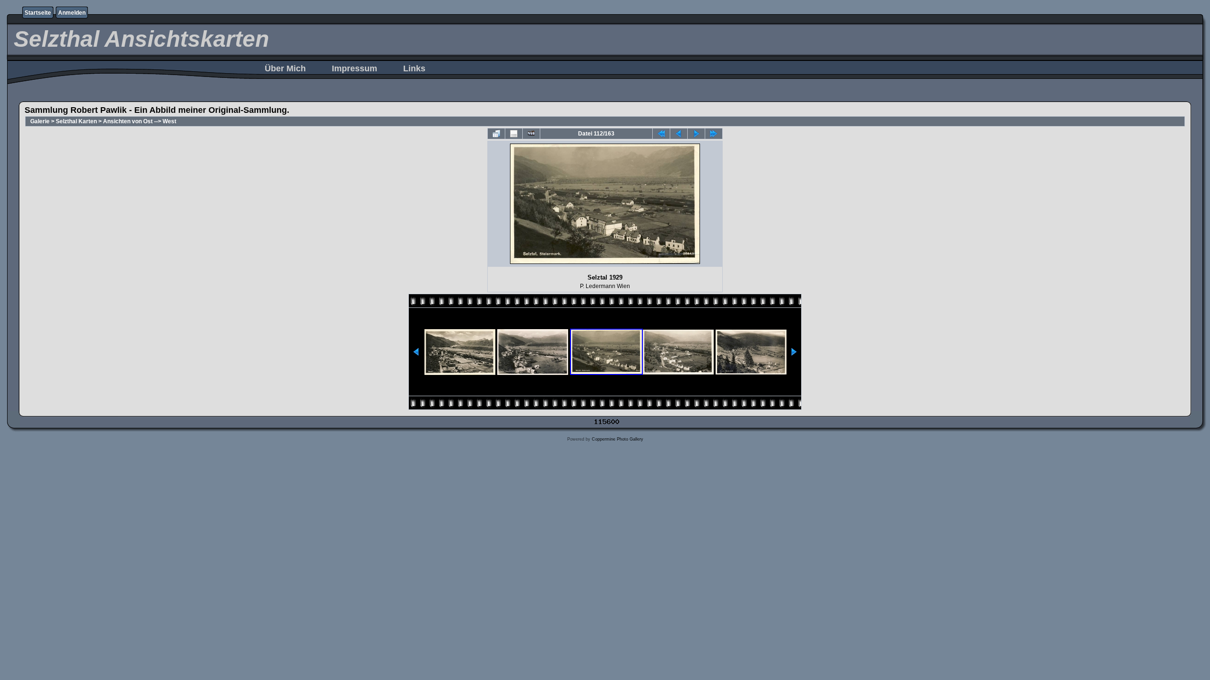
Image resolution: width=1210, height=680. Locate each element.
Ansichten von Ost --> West (139, 121)
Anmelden (72, 12)
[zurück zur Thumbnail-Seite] (496, 133)
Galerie (40, 121)
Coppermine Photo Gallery (617, 439)
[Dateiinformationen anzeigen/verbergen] (513, 133)
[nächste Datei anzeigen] (696, 133)
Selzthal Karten (76, 121)
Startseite (38, 12)
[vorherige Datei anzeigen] (678, 133)
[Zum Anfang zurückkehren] (661, 133)
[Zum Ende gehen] (713, 133)
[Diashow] (531, 133)
